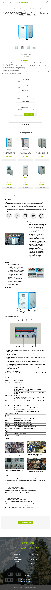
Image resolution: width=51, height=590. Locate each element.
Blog (34, 557)
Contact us (34, 559)
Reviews (35, 195)
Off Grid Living (34, 563)
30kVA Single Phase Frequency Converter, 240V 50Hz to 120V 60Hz (25, 181)
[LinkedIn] (28, 575)
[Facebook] (23, 575)
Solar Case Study (17, 566)
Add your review (28, 54)
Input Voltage (25, 85)
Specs (15, 195)
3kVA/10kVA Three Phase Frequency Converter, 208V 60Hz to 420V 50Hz (9, 181)
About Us (17, 557)
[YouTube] (25, 575)
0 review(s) (22, 54)
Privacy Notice (17, 561)
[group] (9, 143)
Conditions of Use (17, 563)
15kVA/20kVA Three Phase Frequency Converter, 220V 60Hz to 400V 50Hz (9, 153)
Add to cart (29, 114)
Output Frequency (25, 107)
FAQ (29, 195)
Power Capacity (25, 79)
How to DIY (34, 566)
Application (22, 195)
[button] (7, 149)
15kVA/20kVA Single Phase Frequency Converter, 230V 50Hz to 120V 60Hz (42, 181)
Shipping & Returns (17, 559)
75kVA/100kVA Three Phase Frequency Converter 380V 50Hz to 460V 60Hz (25, 153)
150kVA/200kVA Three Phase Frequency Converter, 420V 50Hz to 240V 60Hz (42, 153)
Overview (9, 195)
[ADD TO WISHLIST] (36, 114)
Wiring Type (25, 101)
